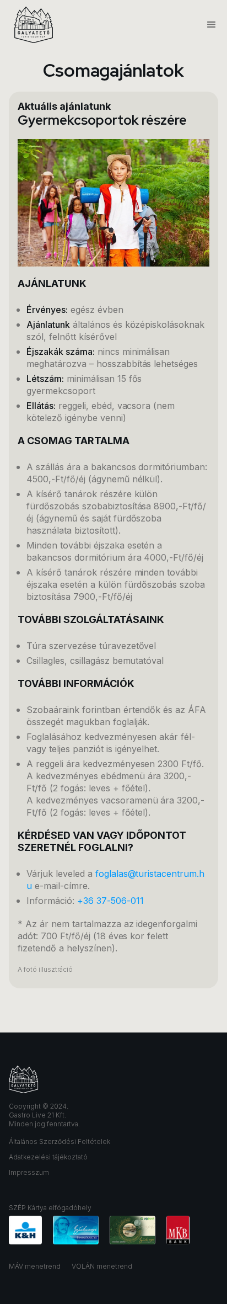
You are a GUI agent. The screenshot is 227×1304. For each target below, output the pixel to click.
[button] (206, 24)
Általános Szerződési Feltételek (59, 1141)
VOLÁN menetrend (102, 1266)
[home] (31, 25)
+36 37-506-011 (110, 900)
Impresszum (29, 1172)
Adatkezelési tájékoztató (48, 1157)
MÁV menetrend (35, 1266)
